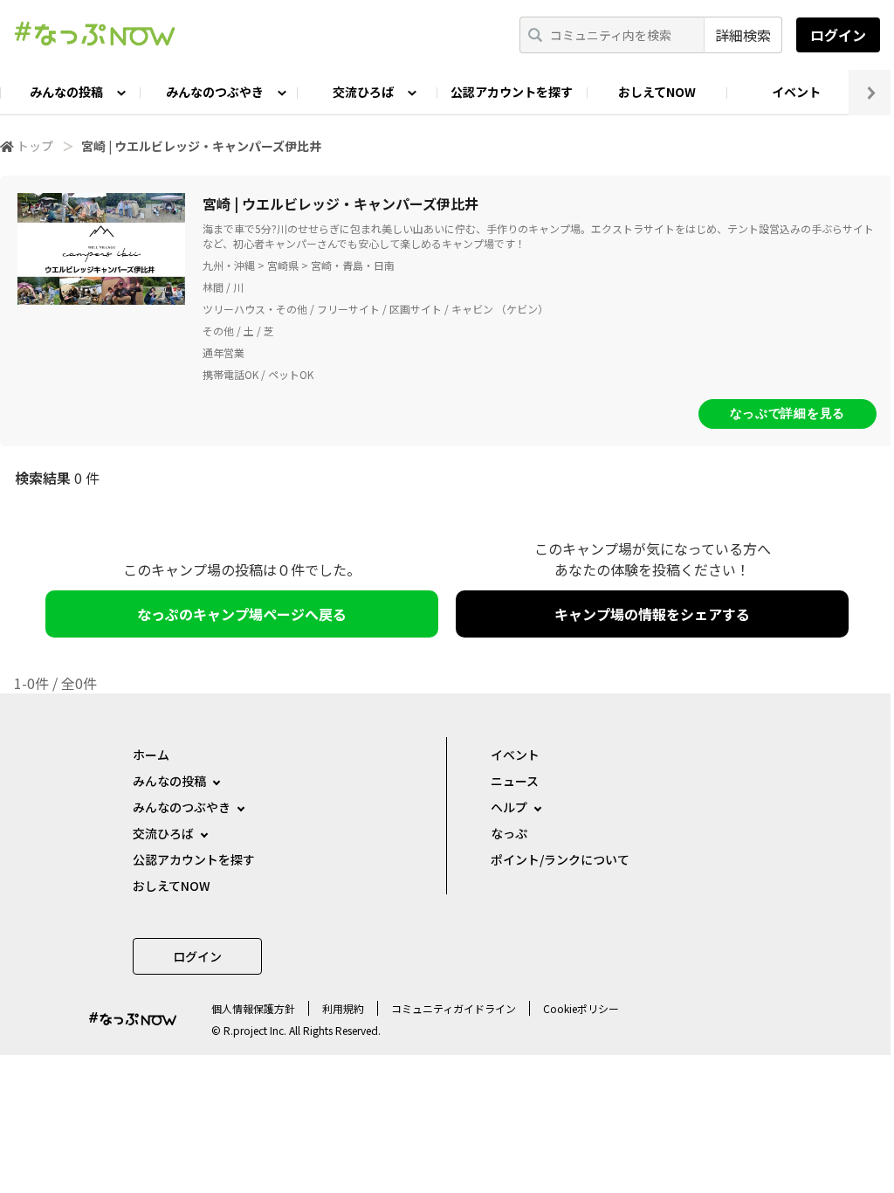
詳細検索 (743, 34)
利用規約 (343, 1008)
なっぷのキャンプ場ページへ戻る (242, 613)
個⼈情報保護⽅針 (253, 1008)
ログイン (838, 34)
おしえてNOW (657, 91)
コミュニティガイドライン (453, 1008)
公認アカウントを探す (511, 91)
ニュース (515, 781)
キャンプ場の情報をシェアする (652, 613)
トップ (35, 146)
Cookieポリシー (581, 1008)
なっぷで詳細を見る (787, 413)
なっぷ (509, 833)
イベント (796, 91)
